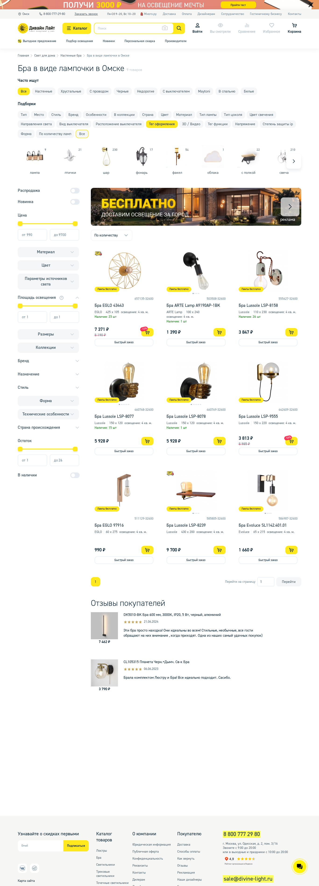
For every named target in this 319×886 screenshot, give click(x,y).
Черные (123, 91)
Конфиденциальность (147, 859)
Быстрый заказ (124, 342)
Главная (23, 56)
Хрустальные (71, 91)
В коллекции (124, 114)
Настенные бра (71, 56)
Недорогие (145, 91)
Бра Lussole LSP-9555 (258, 416)
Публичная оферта (145, 852)
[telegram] (34, 868)
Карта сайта (26, 881)
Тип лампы (207, 114)
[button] (290, 206)
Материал (184, 114)
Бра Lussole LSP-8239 (186, 525)
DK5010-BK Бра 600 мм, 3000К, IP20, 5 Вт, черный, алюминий (172, 614)
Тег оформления (162, 124)
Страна (147, 114)
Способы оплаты (188, 852)
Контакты (139, 873)
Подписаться (76, 846)
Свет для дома (44, 56)
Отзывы (182, 866)
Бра (98, 858)
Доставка (183, 845)
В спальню (227, 91)
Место (39, 114)
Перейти (289, 581)
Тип (24, 114)
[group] (196, 207)
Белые (249, 91)
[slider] (20, 223)
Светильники (105, 865)
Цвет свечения (261, 114)
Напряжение (245, 124)
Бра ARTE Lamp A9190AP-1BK (193, 305)
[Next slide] (293, 161)
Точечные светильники (112, 883)
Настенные (43, 91)
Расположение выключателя (119, 124)
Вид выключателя (73, 124)
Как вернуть (186, 859)
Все (24, 91)
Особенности (96, 114)
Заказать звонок (86, 14)
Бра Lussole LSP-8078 (186, 416)
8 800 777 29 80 (241, 834)
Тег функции (218, 124)
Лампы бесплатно (107, 289)
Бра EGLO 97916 (109, 525)
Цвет (165, 114)
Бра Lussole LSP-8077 (114, 416)
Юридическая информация (151, 845)
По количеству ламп (55, 134)
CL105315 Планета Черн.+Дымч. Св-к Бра (156, 662)
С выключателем (176, 91)
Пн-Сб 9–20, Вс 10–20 (121, 14)
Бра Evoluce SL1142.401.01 (263, 525)
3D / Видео (191, 124)
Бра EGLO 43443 (109, 305)
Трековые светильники (105, 874)
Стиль (56, 114)
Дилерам (138, 880)
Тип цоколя (233, 114)
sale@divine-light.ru (248, 878)
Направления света (36, 124)
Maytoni (204, 91)
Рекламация (186, 873)
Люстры (101, 851)
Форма (26, 134)
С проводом (99, 91)
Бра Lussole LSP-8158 (258, 305)
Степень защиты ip (278, 124)
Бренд (73, 114)
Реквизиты (140, 866)
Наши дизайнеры (189, 880)
